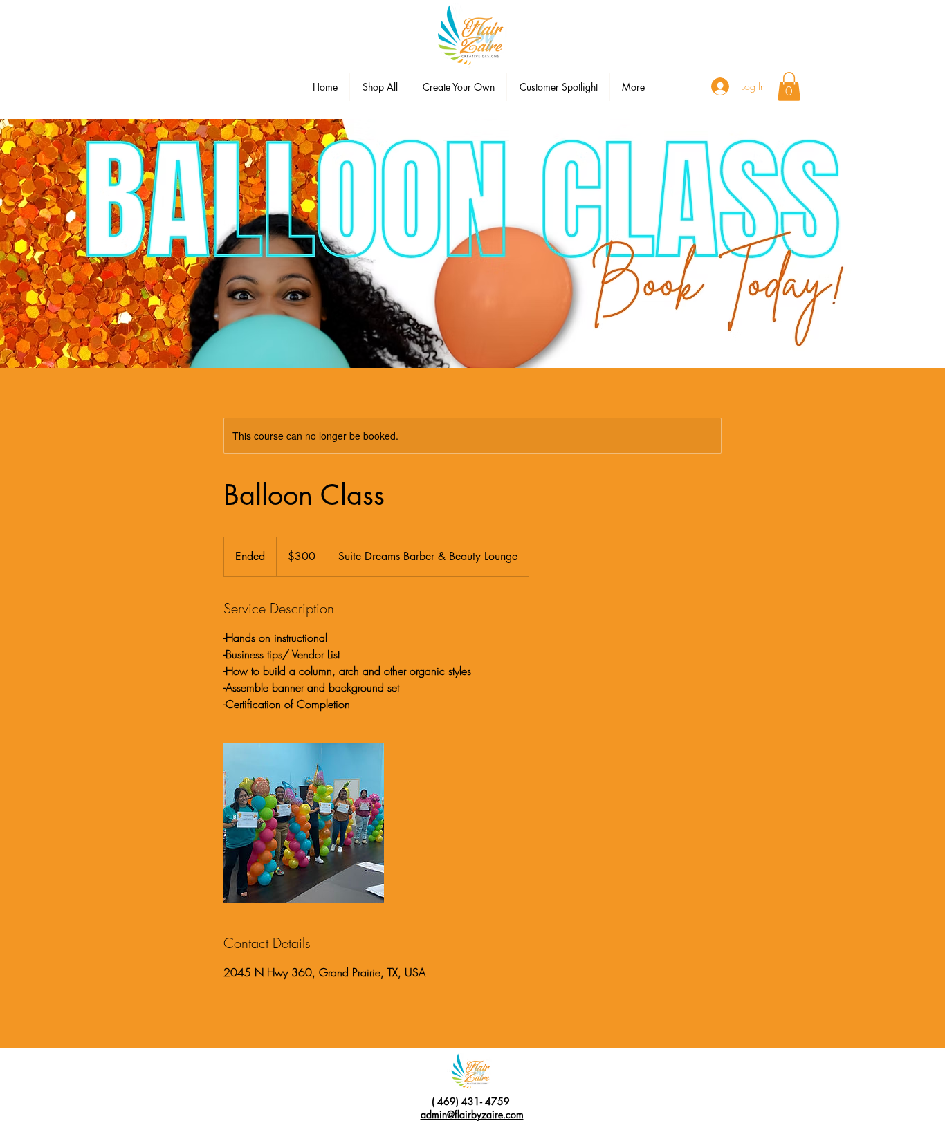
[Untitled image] (303, 823)
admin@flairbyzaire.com (472, 1114)
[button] (789, 86)
